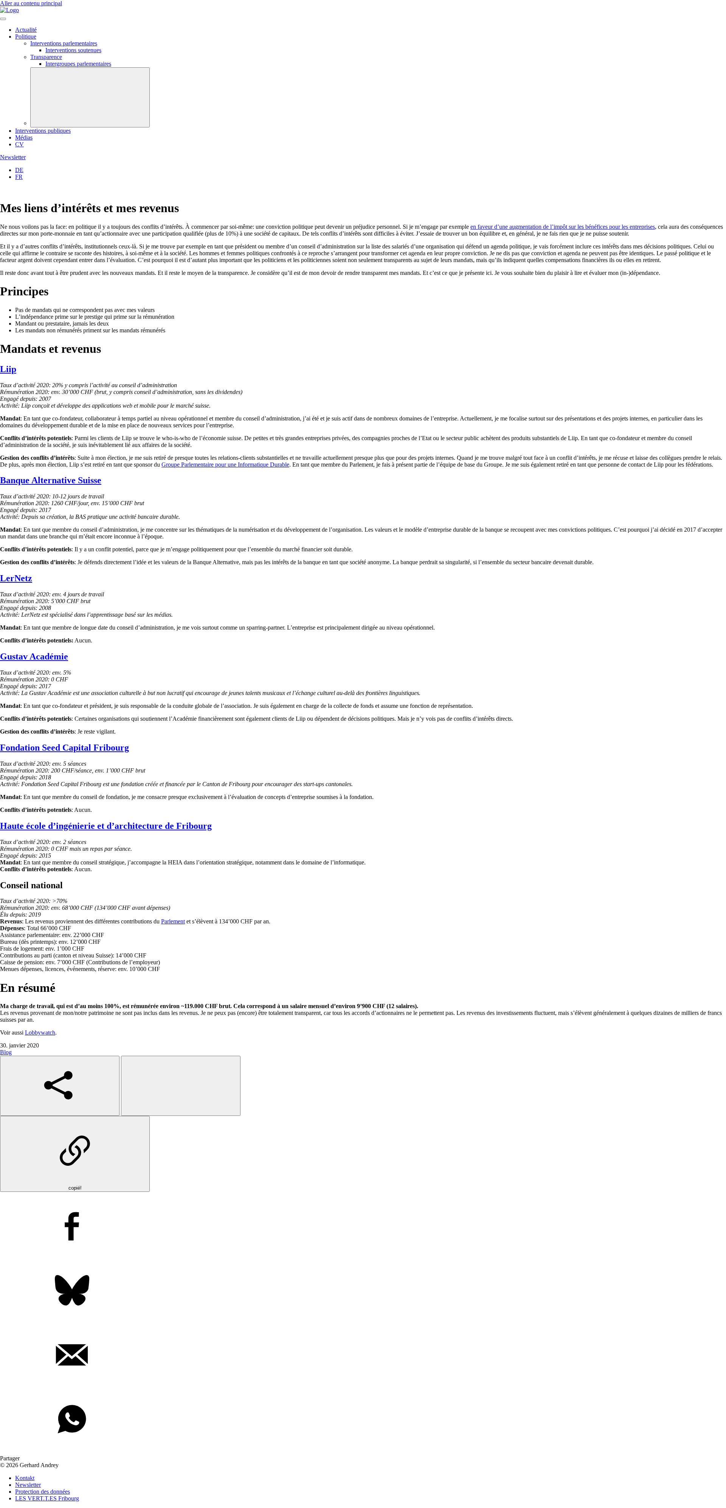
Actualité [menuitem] (26, 29)
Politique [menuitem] (25, 36)
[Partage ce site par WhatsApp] (363, 1420)
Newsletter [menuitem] (28, 1485)
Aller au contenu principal (31, 3)
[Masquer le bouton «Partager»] (180, 1086)
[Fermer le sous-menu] (90, 97)
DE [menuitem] (19, 170)
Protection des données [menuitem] (42, 1491)
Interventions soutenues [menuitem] (73, 50)
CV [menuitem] (19, 144)
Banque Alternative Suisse (50, 480)
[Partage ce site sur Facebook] (363, 1227)
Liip (8, 369)
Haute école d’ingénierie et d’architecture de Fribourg (106, 826)
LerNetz (16, 578)
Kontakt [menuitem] (24, 1478)
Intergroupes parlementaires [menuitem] (78, 64)
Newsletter (13, 157)
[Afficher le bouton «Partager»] (59, 1086)
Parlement (173, 921)
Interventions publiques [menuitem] (43, 130)
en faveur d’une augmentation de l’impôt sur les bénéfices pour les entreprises (562, 226)
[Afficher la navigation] (3, 19)
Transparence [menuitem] (46, 57)
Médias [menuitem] (24, 137)
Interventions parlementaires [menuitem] (63, 43)
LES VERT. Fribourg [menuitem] (47, 1498)
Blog (6, 1052)
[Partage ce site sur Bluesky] (363, 1291)
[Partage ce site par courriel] (363, 1355)
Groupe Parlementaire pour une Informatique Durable (225, 464)
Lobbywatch (40, 1032)
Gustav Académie (34, 656)
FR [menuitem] (19, 177)
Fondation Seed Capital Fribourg (64, 747)
